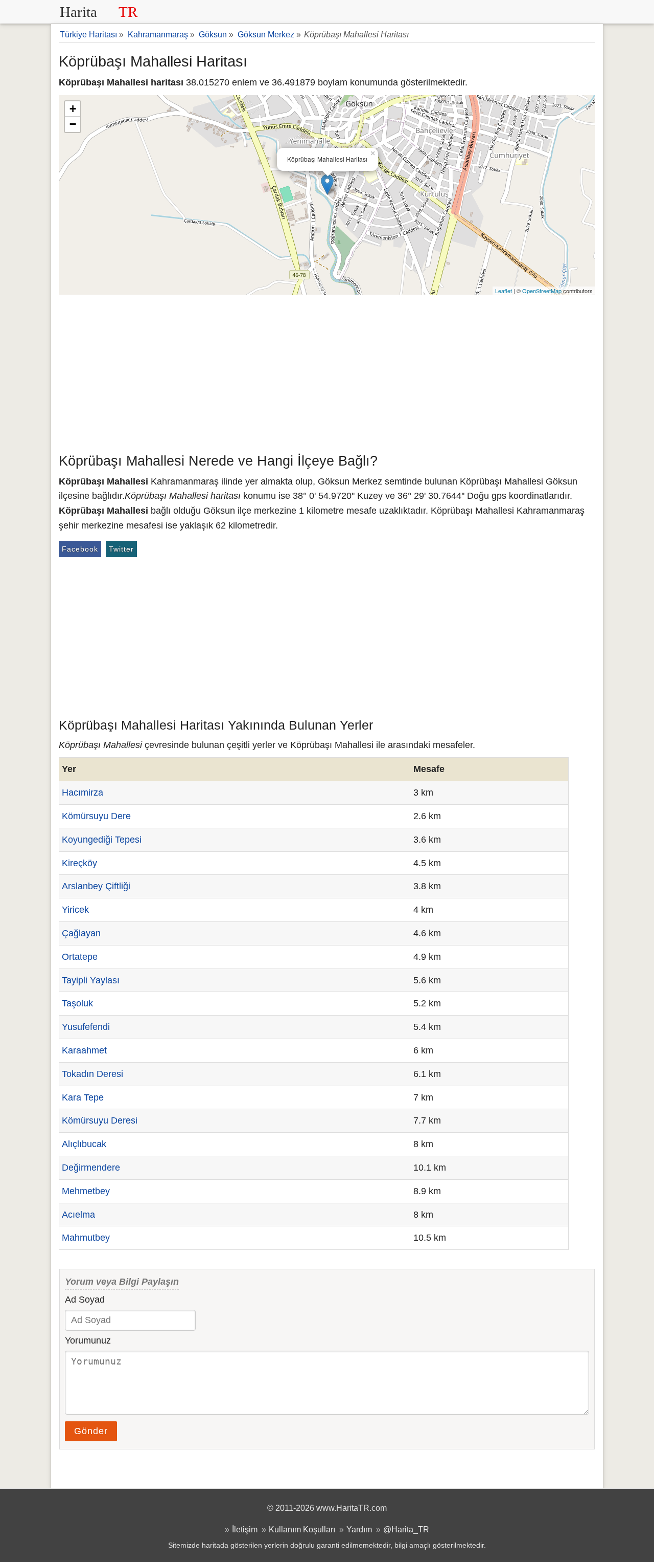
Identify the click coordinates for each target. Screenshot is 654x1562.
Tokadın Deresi (92, 1074)
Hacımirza (82, 792)
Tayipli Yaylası (91, 980)
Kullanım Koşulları (302, 1529)
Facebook (80, 549)
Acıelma (78, 1214)
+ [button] (72, 108)
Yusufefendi (86, 1027)
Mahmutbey (86, 1238)
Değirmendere (91, 1167)
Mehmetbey (86, 1191)
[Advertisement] (327, 371)
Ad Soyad (85, 1299)
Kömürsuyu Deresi (99, 1120)
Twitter (121, 549)
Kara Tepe (83, 1097)
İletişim (245, 1529)
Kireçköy (79, 863)
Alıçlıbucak (84, 1144)
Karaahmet (84, 1050)
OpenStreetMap (542, 291)
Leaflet (503, 291)
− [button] (72, 124)
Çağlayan (81, 933)
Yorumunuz (88, 1340)
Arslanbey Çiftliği (96, 886)
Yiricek (75, 910)
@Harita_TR (406, 1529)
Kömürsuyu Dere (96, 816)
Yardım (359, 1529)
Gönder (91, 1431)
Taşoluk (77, 1003)
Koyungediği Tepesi (102, 839)
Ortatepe (80, 957)
